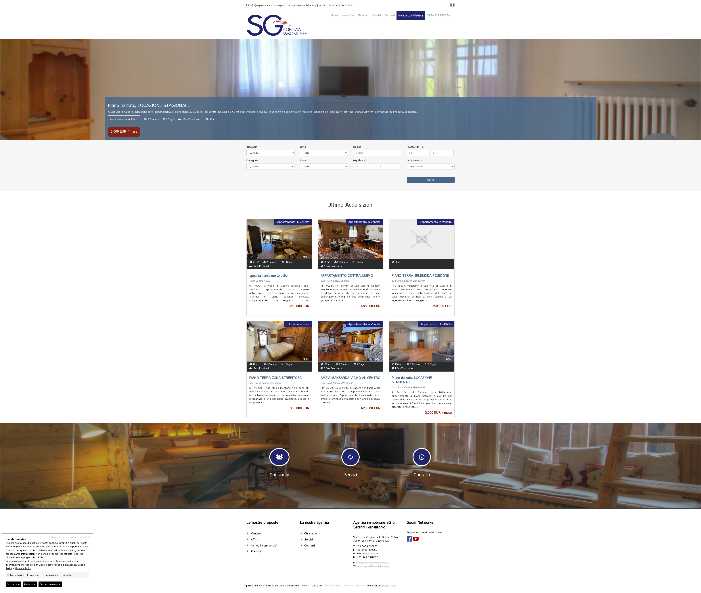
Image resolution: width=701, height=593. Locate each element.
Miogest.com (388, 586)
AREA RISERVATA (438, 16)
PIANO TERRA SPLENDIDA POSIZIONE (420, 275)
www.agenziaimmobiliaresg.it (373, 566)
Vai (277, 481)
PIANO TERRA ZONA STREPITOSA (275, 378)
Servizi (377, 16)
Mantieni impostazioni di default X (70, 537)
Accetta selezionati (50, 584)
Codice (357, 147)
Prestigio (256, 551)
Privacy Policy (333, 586)
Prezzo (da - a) (415, 147)
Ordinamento (414, 160)
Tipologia (251, 147)
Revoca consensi (354, 586)
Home (334, 16)
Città (303, 147)
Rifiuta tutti (30, 584)
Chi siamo (363, 16)
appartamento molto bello (268, 275)
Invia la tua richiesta (410, 16)
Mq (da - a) (359, 160)
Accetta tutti (13, 584)
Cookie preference (49, 564)
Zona (303, 160)
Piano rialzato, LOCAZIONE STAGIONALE (412, 380)
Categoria (252, 160)
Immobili (347, 16)
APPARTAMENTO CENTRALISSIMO (347, 275)
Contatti (389, 16)
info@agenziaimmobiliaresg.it (267, 5)
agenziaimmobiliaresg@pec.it (308, 5)
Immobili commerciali (264, 546)
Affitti (254, 540)
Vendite (256, 534)
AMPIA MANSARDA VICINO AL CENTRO (350, 378)
